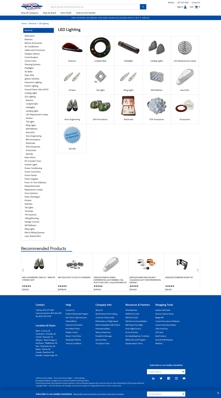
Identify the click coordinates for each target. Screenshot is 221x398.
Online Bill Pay (71, 321)
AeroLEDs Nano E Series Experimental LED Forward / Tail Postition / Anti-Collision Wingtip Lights (110, 280)
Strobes (29, 118)
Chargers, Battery (32, 53)
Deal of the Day (161, 328)
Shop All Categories (29, 13)
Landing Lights (31, 93)
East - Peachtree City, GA (45, 346)
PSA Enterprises (33, 146)
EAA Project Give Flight (134, 325)
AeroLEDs (30, 132)
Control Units (30, 61)
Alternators (30, 36)
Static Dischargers (32, 197)
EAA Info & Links (131, 317)
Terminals (29, 211)
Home (24, 23)
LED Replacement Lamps (37, 114)
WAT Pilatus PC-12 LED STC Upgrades (74, 277)
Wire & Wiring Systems (35, 232)
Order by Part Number (86, 13)
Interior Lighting (31, 86)
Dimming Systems (32, 64)
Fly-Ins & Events (131, 332)
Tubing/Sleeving (32, 218)
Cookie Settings (79, 378)
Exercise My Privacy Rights (63, 378)
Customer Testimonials (105, 317)
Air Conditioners (32, 46)
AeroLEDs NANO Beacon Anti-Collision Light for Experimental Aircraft (145, 280)
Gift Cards (159, 332)
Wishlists (171, 3)
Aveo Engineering (33, 136)
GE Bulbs (28, 71)
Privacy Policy (84, 381)
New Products (160, 336)
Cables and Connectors (35, 50)
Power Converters (33, 172)
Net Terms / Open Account (76, 317)
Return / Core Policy (73, 336)
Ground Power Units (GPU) (36, 89)
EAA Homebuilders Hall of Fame (108, 325)
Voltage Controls (32, 222)
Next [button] (198, 270)
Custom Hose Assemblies (165, 325)
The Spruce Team (103, 343)
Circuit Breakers (31, 57)
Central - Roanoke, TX (44, 337)
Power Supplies (31, 179)
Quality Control (72, 332)
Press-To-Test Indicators (35, 182)
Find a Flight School (133, 328)
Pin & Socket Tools (33, 161)
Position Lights (31, 164)
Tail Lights (30, 121)
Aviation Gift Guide (162, 310)
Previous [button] (23, 270)
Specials (29, 154)
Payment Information (74, 325)
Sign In (180, 7)
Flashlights (29, 68)
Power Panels (31, 175)
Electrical (32, 23)
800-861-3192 (56, 313)
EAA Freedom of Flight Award (107, 321)
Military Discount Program (135, 340)
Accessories (31, 150)
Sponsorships (101, 340)
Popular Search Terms (134, 343)
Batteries (29, 39)
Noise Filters (30, 157)
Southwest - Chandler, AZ (46, 334)
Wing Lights (31, 125)
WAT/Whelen (32, 129)
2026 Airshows (131, 310)
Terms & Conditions (73, 343)
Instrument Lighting (33, 82)
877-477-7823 (183, 3)
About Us (99, 310)
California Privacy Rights (44, 378)
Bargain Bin (159, 317)
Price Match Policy (73, 328)
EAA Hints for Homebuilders (136, 321)
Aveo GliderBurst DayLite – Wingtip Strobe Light (38, 278)
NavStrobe (30, 143)
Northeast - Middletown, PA (46, 343)
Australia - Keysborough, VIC (47, 355)
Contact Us (196, 3)
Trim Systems (30, 214)
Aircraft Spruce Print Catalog (106, 314)
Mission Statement (103, 332)
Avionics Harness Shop (164, 314)
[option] (39, 272)
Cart (195, 7)
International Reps (103, 328)
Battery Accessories (33, 43)
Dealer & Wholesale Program (77, 314)
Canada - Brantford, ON (45, 352)
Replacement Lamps (34, 189)
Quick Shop (39, 285)
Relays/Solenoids (32, 186)
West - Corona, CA (43, 331)
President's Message (104, 336)
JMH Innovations (33, 139)
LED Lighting (43, 23)
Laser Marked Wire (33, 236)
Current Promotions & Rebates (167, 321)
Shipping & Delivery (73, 340)
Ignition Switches (32, 79)
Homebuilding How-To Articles (137, 336)
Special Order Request (164, 340)
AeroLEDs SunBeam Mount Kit (179, 277)
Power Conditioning (33, 168)
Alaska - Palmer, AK (43, 349)
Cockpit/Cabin (32, 104)
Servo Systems (31, 193)
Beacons (29, 100)
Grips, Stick (29, 75)
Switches (28, 204)
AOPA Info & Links (132, 314)
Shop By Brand (49, 13)
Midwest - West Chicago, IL (46, 340)
